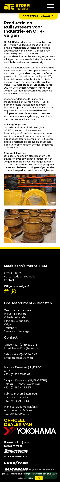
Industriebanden (15, 313)
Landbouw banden (16, 320)
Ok (39, 478)
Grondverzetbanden (17, 310)
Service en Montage (17, 331)
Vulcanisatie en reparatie (20, 276)
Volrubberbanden (15, 317)
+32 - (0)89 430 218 (25, 344)
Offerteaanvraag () (38, 16)
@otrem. (31, 348)
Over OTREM (12, 273)
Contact (9, 280)
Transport (10, 327)
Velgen (8, 324)
